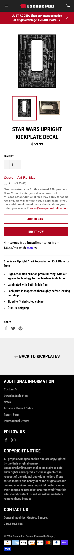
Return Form (12, 414)
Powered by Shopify (45, 536)
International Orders (16, 421)
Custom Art (11, 389)
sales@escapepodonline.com (49, 208)
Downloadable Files (16, 396)
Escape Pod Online (23, 536)
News (7, 402)
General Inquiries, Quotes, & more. (26, 517)
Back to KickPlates (39, 356)
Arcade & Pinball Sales (18, 408)
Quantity (9, 156)
